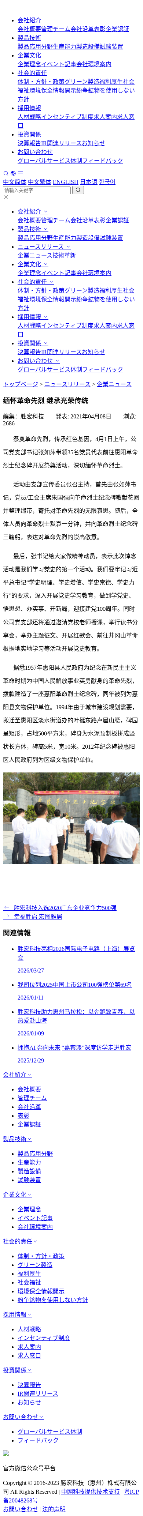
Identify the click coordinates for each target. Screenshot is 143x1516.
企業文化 (29, 55)
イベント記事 (58, 64)
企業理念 (29, 64)
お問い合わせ (35, 152)
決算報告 (29, 143)
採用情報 (29, 108)
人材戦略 (29, 117)
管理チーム (55, 29)
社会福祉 (29, 1282)
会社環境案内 (93, 64)
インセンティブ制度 (67, 117)
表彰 (100, 29)
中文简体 (14, 182)
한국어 (107, 182)
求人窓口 (29, 1356)
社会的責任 (32, 73)
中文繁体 (39, 182)
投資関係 (29, 134)
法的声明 (54, 1509)
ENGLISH (65, 182)
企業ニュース (35, 255)
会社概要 (29, 29)
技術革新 (64, 255)
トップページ (20, 384)
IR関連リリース (61, 143)
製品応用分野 (35, 47)
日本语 (89, 182)
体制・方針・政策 (41, 82)
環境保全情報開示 (52, 90)
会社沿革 (82, 29)
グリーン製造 (82, 82)
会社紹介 (29, 20)
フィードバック (102, 161)
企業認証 (117, 29)
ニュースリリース (41, 247)
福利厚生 (111, 82)
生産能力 (64, 47)
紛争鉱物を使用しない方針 (53, 1300)
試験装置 (111, 47)
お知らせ (93, 143)
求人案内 (105, 117)
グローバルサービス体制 (50, 161)
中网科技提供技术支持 (90, 1492)
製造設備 (88, 47)
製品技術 (29, 38)
